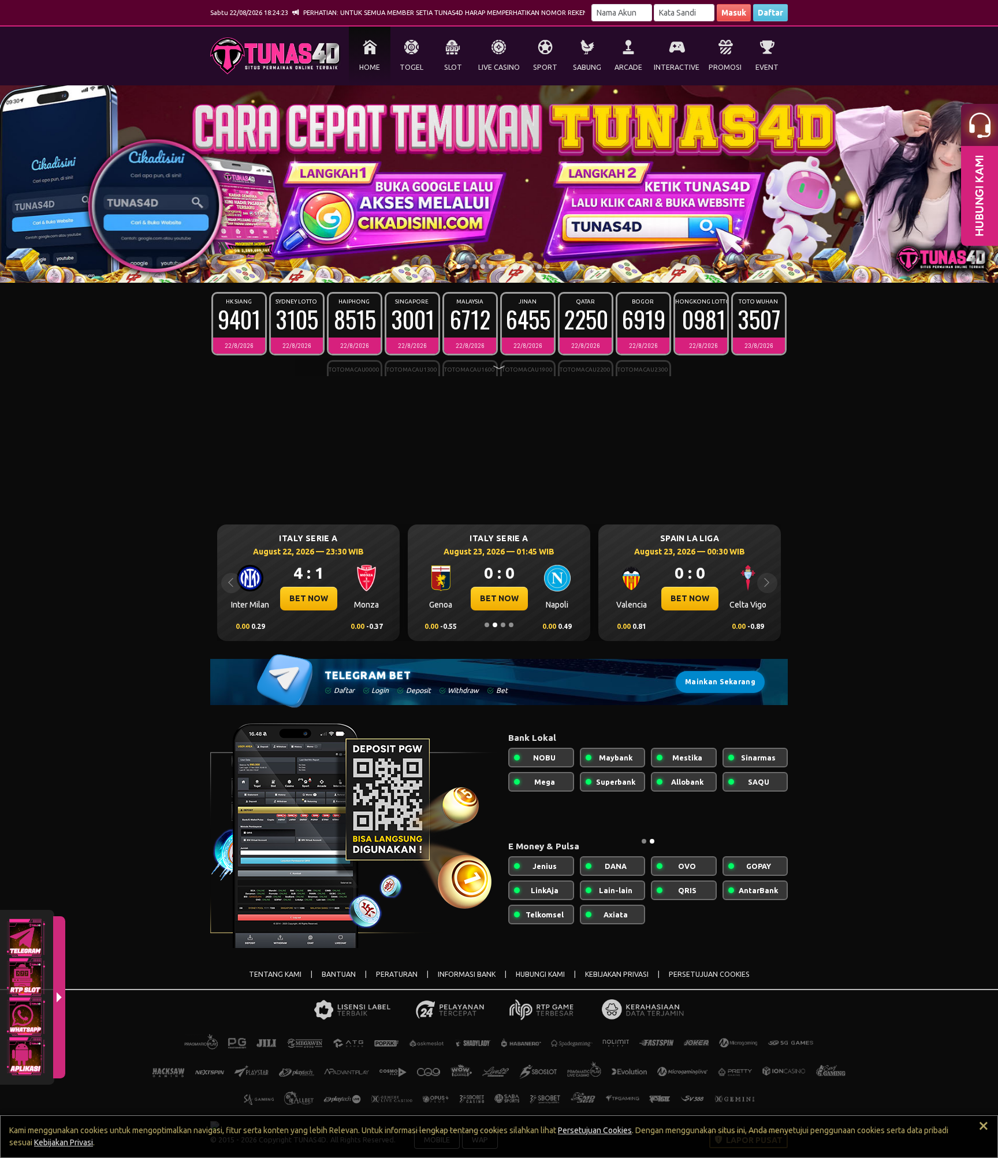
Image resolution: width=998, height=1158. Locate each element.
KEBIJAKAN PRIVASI (617, 974)
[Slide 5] (483, 266)
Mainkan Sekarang (720, 681)
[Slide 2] (458, 266)
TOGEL (411, 67)
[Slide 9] (515, 266)
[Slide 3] (466, 266)
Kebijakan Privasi (63, 1142)
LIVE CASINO (499, 67)
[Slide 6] (491, 266)
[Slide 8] (507, 266)
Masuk (733, 12)
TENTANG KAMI (275, 974)
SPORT (545, 67)
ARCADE (628, 67)
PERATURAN (397, 974)
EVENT (767, 67)
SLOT (453, 67)
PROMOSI (725, 67)
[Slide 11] (531, 266)
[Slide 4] (474, 266)
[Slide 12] (539, 266)
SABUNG (587, 67)
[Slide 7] (499, 266)
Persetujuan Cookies (595, 1130)
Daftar (770, 12)
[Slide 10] (523, 266)
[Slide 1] (450, 266)
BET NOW (308, 598)
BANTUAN (339, 974)
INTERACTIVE (676, 67)
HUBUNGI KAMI (540, 974)
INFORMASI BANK (467, 974)
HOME (369, 67)
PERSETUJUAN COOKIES (709, 974)
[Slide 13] (547, 266)
